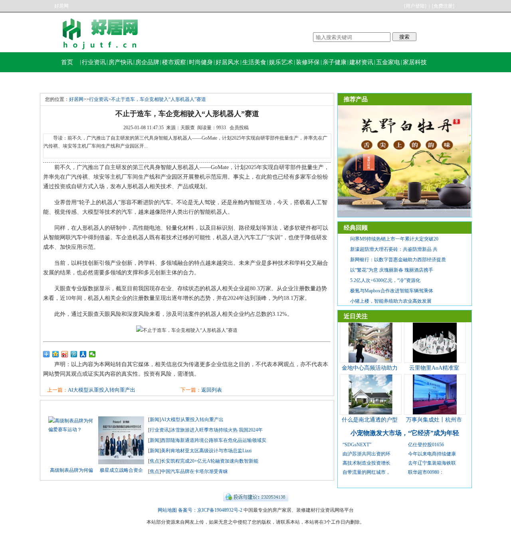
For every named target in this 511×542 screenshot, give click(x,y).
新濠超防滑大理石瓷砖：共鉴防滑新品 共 (394, 249)
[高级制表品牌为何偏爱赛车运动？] (71, 429)
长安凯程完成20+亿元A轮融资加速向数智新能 (209, 461)
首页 (67, 62)
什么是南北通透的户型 (370, 420)
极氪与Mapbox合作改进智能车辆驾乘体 (391, 291)
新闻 (154, 419)
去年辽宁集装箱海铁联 (432, 463)
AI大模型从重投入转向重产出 (101, 390)
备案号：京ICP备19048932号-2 (210, 510)
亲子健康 (335, 62)
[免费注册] (443, 6)
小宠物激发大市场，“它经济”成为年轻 (405, 433)
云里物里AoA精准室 (434, 368)
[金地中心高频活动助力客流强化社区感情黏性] (370, 361)
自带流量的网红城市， (366, 472)
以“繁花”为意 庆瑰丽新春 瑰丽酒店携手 (391, 270)
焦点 (154, 461)
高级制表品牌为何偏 (71, 470)
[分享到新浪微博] (64, 354)
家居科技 (415, 62)
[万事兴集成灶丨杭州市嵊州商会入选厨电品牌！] (435, 413)
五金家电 (388, 62)
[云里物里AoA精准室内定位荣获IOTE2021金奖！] (435, 361)
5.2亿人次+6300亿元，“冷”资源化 (385, 280)
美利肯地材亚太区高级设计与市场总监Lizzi (206, 450)
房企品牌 (147, 62)
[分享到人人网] (83, 354)
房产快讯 (121, 62)
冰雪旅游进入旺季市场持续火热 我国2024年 (216, 430)
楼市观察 (174, 62)
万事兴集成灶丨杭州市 (434, 420)
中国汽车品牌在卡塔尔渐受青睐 (194, 471)
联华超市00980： (426, 472)
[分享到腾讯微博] (74, 354)
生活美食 (254, 62)
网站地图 (167, 510)
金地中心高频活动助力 (370, 368)
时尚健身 (201, 62)
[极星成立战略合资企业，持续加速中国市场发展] (121, 462)
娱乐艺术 (281, 62)
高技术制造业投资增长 (366, 463)
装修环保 (308, 62)
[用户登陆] (415, 6)
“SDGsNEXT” (357, 444)
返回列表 (211, 390)
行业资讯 (94, 62)
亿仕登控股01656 (426, 444)
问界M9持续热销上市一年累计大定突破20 (394, 239)
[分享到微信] (92, 354)
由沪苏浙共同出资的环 (366, 454)
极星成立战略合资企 (121, 470)
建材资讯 (361, 62)
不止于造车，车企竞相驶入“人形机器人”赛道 (158, 99)
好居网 (61, 6)
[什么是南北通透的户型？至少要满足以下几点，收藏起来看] (370, 413)
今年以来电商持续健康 (432, 454)
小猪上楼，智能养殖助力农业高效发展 (391, 301)
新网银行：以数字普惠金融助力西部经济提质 (398, 259)
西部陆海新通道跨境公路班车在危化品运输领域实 (213, 440)
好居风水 (228, 62)
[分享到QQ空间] (55, 354)
